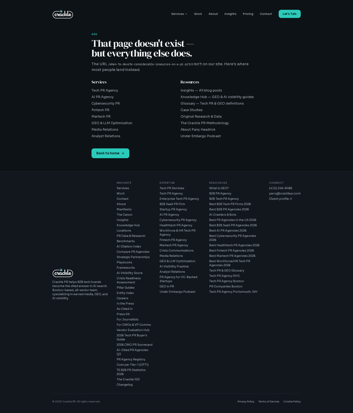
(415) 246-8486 (280, 188)
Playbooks (124, 262)
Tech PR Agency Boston (226, 281)
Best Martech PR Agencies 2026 (232, 256)
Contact (266, 14)
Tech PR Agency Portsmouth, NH (233, 292)
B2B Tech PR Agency (224, 199)
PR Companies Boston (225, 286)
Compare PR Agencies (133, 252)
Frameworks (126, 267)
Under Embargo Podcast (201, 136)
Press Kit (123, 314)
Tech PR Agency (105, 90)
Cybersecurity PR (106, 103)
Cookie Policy (292, 401)
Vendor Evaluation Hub (133, 330)
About (213, 14)
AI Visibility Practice (174, 266)
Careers (122, 298)
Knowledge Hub (128, 225)
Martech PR (101, 116)
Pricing (248, 14)
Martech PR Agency (174, 245)
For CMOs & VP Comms (134, 325)
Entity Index (125, 293)
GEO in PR (167, 286)
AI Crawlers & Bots (222, 214)
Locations (124, 230)
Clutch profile (279, 199)
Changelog (125, 384)
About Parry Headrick (198, 129)
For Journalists (128, 319)
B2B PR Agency (220, 193)
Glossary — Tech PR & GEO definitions (212, 103)
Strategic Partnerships (133, 257)
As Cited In (125, 309)
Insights (230, 14)
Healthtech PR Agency (176, 225)
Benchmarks (126, 241)
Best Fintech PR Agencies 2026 (231, 250)
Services (177, 14)
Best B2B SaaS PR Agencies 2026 (233, 225)
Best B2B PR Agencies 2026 (229, 209)
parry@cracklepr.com (285, 193)
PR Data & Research (131, 236)
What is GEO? (219, 188)
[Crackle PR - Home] (62, 14)
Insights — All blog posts (201, 90)
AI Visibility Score (130, 273)
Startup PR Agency (173, 209)
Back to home (108, 153)
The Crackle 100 (128, 379)
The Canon (124, 214)
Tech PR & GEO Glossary (226, 270)
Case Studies (192, 110)
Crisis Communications (177, 250)
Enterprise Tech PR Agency (179, 199)
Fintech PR (100, 110)
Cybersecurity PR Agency (178, 220)
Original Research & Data (201, 116)
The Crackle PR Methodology (205, 123)
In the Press (125, 303)
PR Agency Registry (131, 359)
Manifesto (124, 209)
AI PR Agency (103, 97)
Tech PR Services (172, 188)
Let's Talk (290, 14)
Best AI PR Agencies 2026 (228, 230)
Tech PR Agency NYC (224, 276)
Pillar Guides (126, 287)
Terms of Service (268, 401)
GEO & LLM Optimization (112, 123)
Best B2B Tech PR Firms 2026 (230, 204)
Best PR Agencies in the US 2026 (232, 220)
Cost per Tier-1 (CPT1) (133, 365)
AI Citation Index (129, 246)
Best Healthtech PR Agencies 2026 (234, 245)
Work (198, 14)
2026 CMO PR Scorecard (134, 345)
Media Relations (105, 129)
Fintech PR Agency (173, 240)
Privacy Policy (246, 401)
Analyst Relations (106, 136)
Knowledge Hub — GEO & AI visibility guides (217, 97)
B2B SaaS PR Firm (172, 204)
